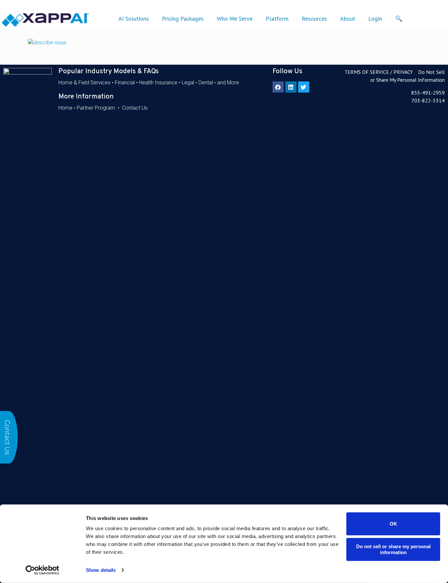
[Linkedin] (290, 87)
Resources (314, 18)
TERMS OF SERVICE (366, 72)
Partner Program (96, 108)
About (347, 18)
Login (375, 18)
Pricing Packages (183, 18)
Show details (101, 570)
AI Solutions (133, 18)
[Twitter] (303, 87)
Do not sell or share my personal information (393, 549)
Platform (277, 18)
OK (393, 524)
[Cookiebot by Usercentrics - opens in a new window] (42, 570)
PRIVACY (403, 72)
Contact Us (135, 108)
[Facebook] (278, 87)
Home (65, 108)
